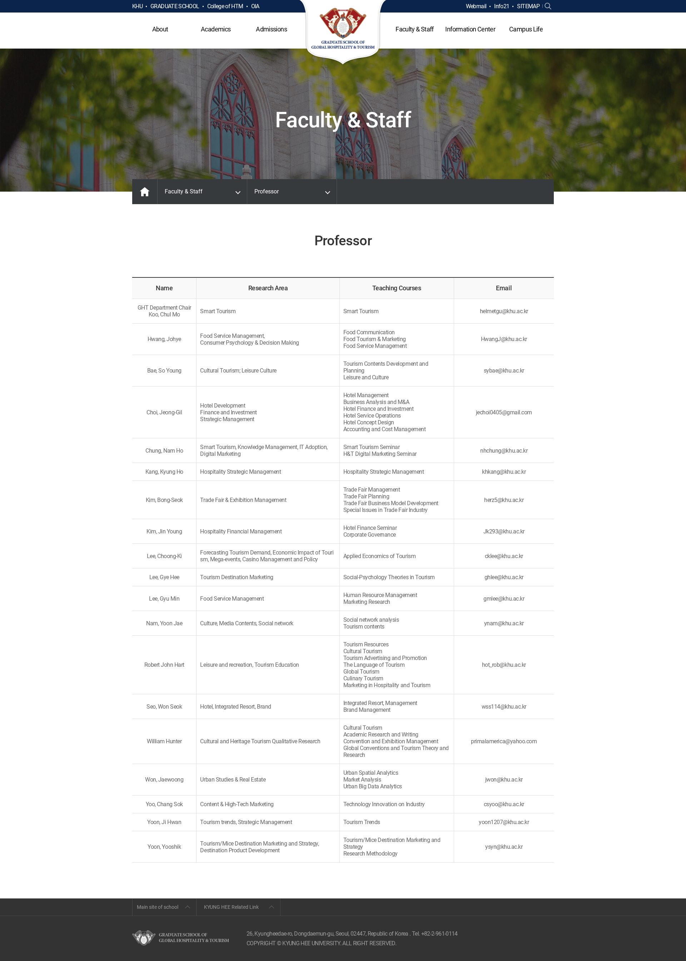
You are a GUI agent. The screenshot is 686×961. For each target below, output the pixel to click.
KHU (137, 6)
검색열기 (548, 6)
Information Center (470, 29)
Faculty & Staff (414, 29)
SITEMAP (528, 6)
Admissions (271, 29)
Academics (215, 29)
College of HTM (225, 6)
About (160, 29)
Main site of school (157, 907)
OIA (255, 6)
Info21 (501, 6)
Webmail (476, 6)
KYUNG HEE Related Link (231, 907)
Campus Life (526, 29)
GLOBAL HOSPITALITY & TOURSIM (343, 33)
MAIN (144, 191)
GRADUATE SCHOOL (174, 6)
